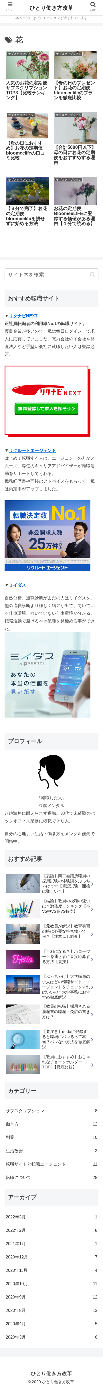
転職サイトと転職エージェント (51, 1164)
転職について (51, 1177)
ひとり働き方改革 (51, 8)
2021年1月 (51, 1243)
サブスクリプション (51, 1110)
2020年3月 (51, 1337)
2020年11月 (51, 1270)
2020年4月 (51, 1323)
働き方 (51, 1124)
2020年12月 (51, 1256)
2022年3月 (51, 1216)
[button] (93, 274)
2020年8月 (51, 1310)
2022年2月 (51, 1230)
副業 (51, 1137)
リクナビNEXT (23, 315)
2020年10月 (51, 1283)
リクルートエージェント (32, 450)
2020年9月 (51, 1297)
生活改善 (51, 1150)
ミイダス (17, 585)
